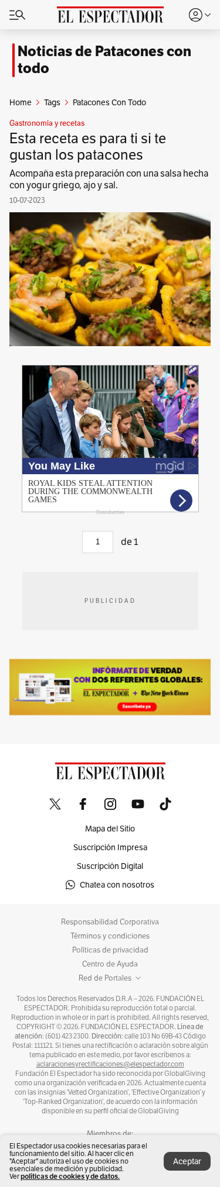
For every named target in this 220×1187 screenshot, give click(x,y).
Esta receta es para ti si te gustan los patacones (87, 146)
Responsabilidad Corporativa (110, 922)
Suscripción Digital (110, 866)
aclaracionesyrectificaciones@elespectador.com (110, 1064)
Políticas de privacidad (110, 950)
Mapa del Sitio (110, 828)
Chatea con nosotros (117, 884)
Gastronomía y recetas (46, 123)
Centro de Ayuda (110, 964)
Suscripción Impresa (110, 847)
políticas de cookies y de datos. (70, 1176)
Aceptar (187, 1161)
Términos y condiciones (110, 936)
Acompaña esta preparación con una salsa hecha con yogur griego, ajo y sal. (108, 179)
